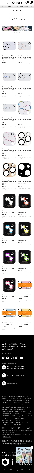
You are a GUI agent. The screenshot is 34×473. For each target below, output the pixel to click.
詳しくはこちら (10, 432)
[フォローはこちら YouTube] (21, 358)
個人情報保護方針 (13, 344)
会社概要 (4, 344)
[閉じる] (31, 447)
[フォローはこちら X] (7, 358)
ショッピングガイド (21, 346)
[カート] (31, 3)
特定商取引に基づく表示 (8, 346)
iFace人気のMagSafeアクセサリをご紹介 (17, 7)
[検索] (7, 3)
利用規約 (22, 344)
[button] (14, 32)
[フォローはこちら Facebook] (3, 358)
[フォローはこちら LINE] (12, 358)
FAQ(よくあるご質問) (7, 349)
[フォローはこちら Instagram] (16, 358)
